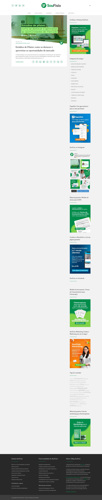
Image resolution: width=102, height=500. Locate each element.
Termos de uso (14, 477)
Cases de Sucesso (76, 69)
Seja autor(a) (38, 13)
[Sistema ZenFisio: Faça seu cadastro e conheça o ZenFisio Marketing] (80, 353)
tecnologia (74, 401)
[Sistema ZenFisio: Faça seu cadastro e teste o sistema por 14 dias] (80, 39)
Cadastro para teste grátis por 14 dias (20, 471)
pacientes (73, 396)
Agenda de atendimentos (45, 464)
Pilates (28, 43)
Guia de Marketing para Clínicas (46, 488)
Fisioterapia (74, 81)
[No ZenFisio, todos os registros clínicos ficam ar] (85, 184)
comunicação (78, 382)
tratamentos (77, 403)
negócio (75, 394)
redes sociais (83, 398)
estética (74, 386)
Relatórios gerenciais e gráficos (46, 473)
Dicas (72, 75)
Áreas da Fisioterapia (77, 66)
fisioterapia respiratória (74, 390)
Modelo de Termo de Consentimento (47, 490)
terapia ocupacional (82, 401)
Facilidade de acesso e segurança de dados (49, 479)
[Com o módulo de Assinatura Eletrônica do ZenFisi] (75, 174)
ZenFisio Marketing (43, 475)
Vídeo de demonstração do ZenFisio (19, 468)
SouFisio (86, 479)
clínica (72, 380)
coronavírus (77, 384)
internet (81, 392)
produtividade (86, 396)
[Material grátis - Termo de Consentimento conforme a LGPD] (80, 218)
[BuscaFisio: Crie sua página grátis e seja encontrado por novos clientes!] (80, 259)
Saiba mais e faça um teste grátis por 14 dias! (72, 498)
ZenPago (73, 100)
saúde (77, 399)
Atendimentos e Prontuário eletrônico (48, 468)
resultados (72, 399)
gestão (82, 390)
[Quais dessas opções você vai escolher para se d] (85, 174)
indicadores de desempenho (75, 392)
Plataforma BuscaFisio (16, 479)
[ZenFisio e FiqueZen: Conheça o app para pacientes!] (80, 128)
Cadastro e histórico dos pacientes (47, 466)
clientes (86, 378)
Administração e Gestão (21, 43)
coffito (84, 380)
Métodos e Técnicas (77, 86)
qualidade (77, 398)
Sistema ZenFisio (60, 13)
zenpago (77, 405)
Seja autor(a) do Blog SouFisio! (73, 477)
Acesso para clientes (16, 473)
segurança (81, 399)
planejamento (80, 396)
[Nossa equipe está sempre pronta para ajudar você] (85, 164)
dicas (82, 384)
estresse (71, 386)
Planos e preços (15, 466)
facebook (78, 386)
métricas (71, 394)
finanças (82, 386)
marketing (86, 392)
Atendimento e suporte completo (46, 481)
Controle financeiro (43, 471)
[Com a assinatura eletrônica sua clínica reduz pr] (75, 164)
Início (29, 13)
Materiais (49, 13)
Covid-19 (73, 72)
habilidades (87, 390)
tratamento (72, 403)
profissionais (72, 398)
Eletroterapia (86, 384)
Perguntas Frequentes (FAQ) (18, 475)
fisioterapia (82, 388)
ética (81, 405)
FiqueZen (74, 78)
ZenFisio (73, 98)
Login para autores (71, 491)
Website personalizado (44, 477)
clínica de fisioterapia (78, 380)
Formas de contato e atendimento (19, 488)
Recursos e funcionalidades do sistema (20, 464)
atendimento (78, 379)
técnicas (82, 403)
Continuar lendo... (20, 61)
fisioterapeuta (73, 388)
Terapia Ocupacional (77, 95)
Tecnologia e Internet (78, 92)
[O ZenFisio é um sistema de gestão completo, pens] (75, 184)
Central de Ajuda (15, 486)
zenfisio (73, 405)
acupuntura (72, 378)
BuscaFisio (71, 13)
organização (81, 394)
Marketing (74, 83)
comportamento (72, 382)
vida (86, 403)
